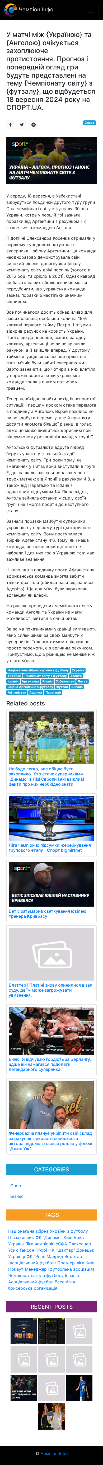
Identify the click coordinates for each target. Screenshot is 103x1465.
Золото (76, 676)
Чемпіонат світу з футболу (36, 1275)
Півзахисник (21, 1237)
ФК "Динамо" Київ (53, 1237)
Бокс (79, 1237)
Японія (47, 681)
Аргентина (30, 681)
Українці (16, 1256)
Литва (82, 681)
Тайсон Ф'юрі (33, 1250)
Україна (16, 1243)
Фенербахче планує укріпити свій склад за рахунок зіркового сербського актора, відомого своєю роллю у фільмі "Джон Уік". (50, 1140)
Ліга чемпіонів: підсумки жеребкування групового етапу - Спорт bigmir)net (50, 847)
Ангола (77, 687)
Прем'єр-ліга (70, 1262)
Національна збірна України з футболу (48, 1231)
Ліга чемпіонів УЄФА (46, 1243)
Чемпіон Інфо (35, 9)
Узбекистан (65, 681)
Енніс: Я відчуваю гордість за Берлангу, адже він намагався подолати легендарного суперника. (50, 1064)
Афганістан (17, 692)
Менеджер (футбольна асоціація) (59, 1269)
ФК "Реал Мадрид (44, 1256)
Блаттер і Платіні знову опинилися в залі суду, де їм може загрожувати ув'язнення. (51, 990)
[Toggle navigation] (91, 10)
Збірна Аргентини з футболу (30, 687)
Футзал (62, 687)
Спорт (16, 1185)
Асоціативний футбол (30, 1281)
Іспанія (72, 1275)
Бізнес (17, 1196)
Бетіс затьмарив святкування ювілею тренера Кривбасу (47, 913)
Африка (35, 692)
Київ (90, 1262)
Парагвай (53, 692)
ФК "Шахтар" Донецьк (71, 1250)
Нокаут (16, 1269)
